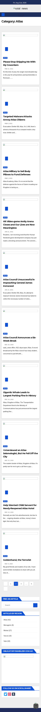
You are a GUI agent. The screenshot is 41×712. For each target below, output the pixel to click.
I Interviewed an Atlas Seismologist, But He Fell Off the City (20, 453)
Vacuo (6, 636)
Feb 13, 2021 (9, 69)
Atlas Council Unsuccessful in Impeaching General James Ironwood (19, 282)
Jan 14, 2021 (9, 290)
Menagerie (7, 625)
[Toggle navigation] (21, 14)
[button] (38, 14)
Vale (5, 641)
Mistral (6, 630)
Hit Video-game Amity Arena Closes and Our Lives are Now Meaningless (19, 224)
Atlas (5, 57)
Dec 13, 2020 (9, 512)
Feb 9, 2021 (8, 123)
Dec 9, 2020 (9, 564)
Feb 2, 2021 (8, 178)
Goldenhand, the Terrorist (17, 560)
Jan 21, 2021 (9, 231)
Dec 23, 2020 (9, 344)
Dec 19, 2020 (9, 399)
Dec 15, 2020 (9, 460)
